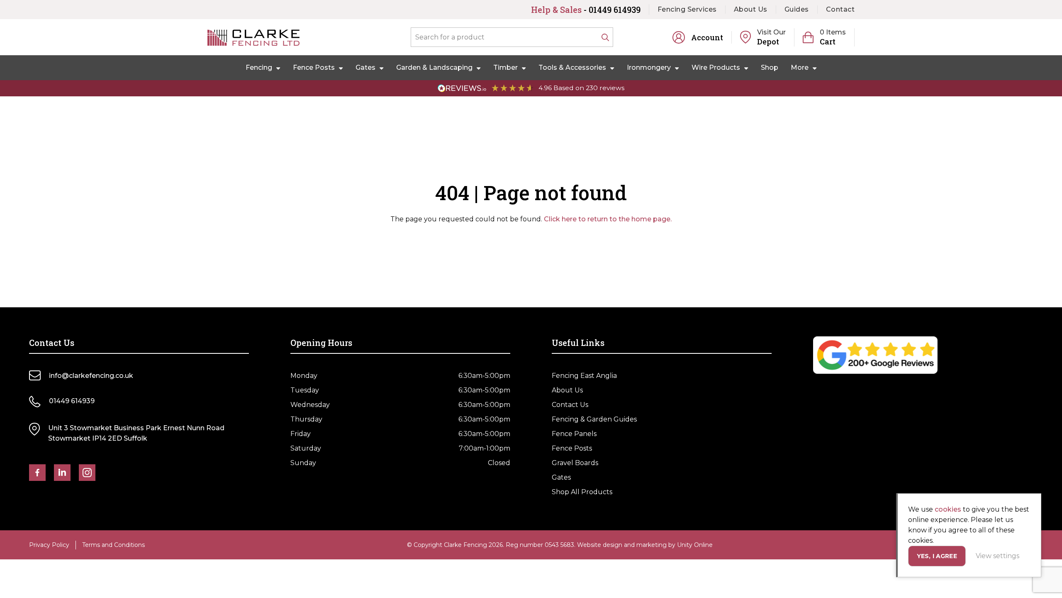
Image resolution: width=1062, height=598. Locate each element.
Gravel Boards (575, 463)
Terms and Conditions (113, 545)
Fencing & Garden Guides (594, 419)
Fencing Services (687, 9)
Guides (796, 9)
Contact (840, 9)
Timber (505, 67)
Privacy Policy (49, 545)
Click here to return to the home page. (608, 219)
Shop (769, 67)
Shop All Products (582, 492)
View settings (997, 556)
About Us (750, 9)
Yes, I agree (937, 556)
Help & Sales (586, 9)
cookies (948, 509)
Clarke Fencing (253, 37)
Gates (365, 67)
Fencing (259, 67)
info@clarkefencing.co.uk (91, 376)
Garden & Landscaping (434, 67)
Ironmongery (649, 67)
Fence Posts (314, 67)
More (800, 67)
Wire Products (716, 67)
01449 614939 (72, 401)
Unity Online (695, 545)
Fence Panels (574, 434)
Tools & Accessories (572, 67)
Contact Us (570, 405)
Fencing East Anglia (584, 376)
